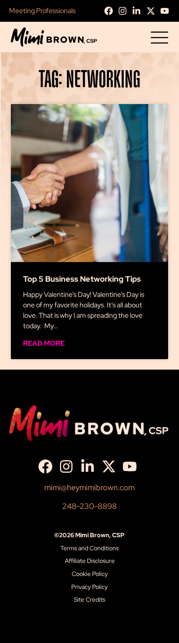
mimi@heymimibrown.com (89, 487)
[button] (159, 38)
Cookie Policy (90, 574)
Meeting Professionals (42, 10)
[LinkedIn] (138, 11)
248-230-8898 (89, 506)
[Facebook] (110, 11)
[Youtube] (166, 11)
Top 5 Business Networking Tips (82, 279)
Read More (44, 343)
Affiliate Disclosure (90, 561)
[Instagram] (124, 11)
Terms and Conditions (89, 548)
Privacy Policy (89, 587)
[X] (152, 11)
